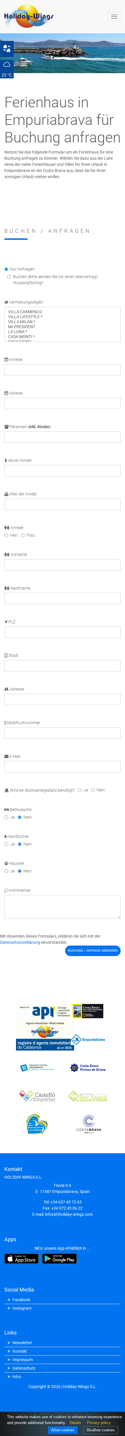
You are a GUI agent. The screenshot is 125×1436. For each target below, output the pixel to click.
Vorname (18, 554)
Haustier (16, 863)
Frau (31, 535)
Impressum (22, 1359)
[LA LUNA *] (62, 331)
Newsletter (22, 1342)
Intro (16, 1376)
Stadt (13, 655)
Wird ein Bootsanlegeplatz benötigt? (42, 790)
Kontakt (19, 1351)
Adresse (16, 689)
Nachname (20, 588)
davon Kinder (19, 460)
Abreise (15, 393)
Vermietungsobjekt (25, 302)
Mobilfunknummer (23, 722)
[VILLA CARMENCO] (62, 311)
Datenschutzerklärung (20, 942)
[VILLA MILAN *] (62, 321)
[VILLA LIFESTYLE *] (62, 316)
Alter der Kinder (22, 494)
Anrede (16, 527)
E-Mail (14, 756)
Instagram (21, 1308)
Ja (85, 790)
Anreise (15, 359)
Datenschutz (23, 1368)
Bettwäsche (20, 809)
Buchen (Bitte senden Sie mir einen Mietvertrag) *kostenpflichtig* (55, 279)
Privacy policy (99, 1422)
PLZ (11, 621)
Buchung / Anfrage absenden (93, 951)
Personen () (30, 426)
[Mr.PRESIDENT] (62, 326)
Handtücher (18, 836)
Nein (101, 790)
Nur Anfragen (22, 269)
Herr (14, 535)
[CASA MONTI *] (62, 336)
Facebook (21, 1299)
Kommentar (19, 890)
